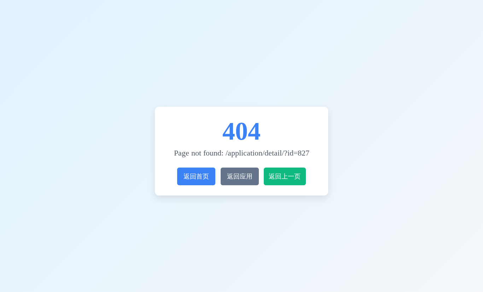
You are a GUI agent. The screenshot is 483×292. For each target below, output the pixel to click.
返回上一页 (285, 176)
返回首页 (196, 176)
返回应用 (239, 176)
